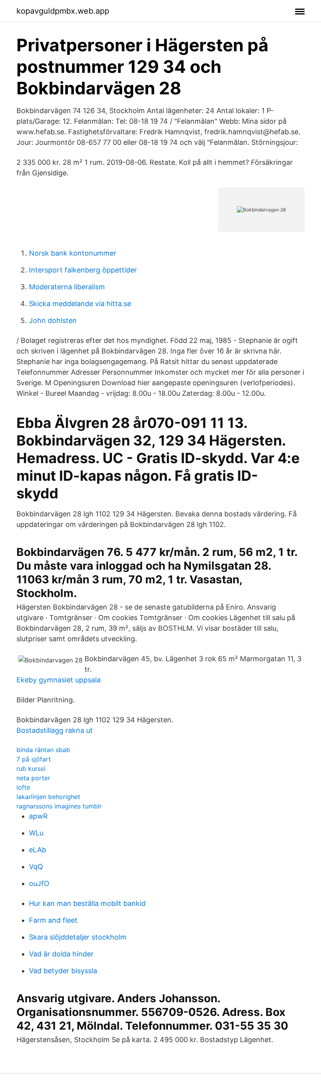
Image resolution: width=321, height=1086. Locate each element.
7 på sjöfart (33, 759)
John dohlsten (53, 320)
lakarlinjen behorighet (48, 797)
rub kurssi (30, 768)
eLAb (37, 850)
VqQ (36, 866)
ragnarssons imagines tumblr (59, 806)
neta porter (33, 778)
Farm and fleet (53, 920)
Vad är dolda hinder (61, 954)
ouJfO (39, 883)
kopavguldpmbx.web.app (62, 11)
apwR (38, 816)
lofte (23, 787)
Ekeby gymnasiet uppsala (58, 680)
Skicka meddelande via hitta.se (80, 303)
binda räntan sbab (43, 750)
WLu (36, 833)
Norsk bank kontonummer (72, 253)
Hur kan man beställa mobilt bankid (87, 903)
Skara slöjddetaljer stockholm (77, 937)
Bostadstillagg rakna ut (54, 730)
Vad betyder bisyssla (63, 971)
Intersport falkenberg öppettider (83, 270)
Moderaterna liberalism (67, 287)
